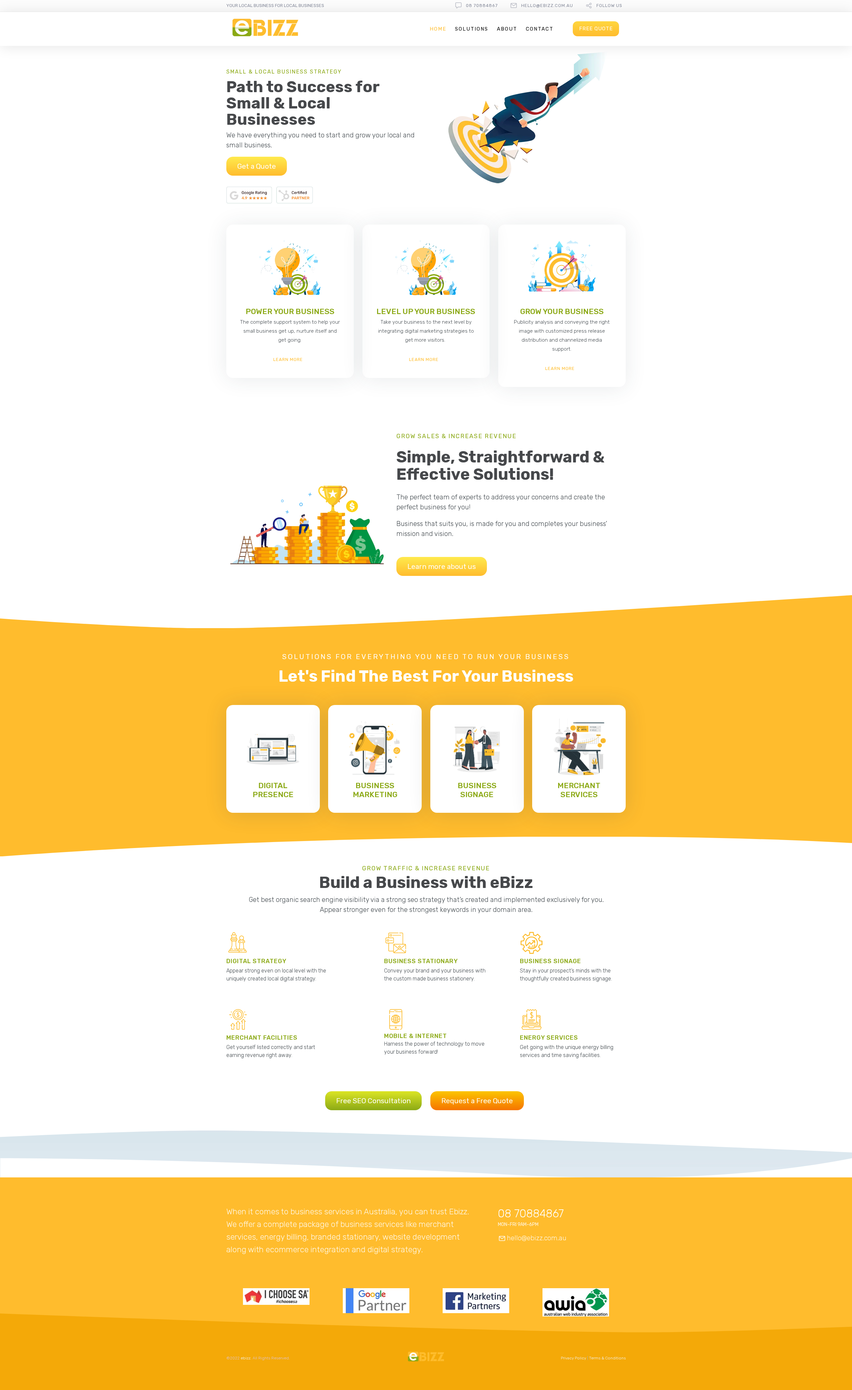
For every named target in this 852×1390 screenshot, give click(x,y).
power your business (290, 311)
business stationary (421, 961)
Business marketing (375, 790)
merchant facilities (262, 1037)
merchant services (578, 790)
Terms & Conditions (607, 1358)
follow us (609, 5)
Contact (539, 29)
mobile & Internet (415, 1036)
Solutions (471, 29)
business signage (477, 790)
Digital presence (273, 790)
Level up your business (425, 311)
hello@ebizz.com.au (547, 5)
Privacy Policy (573, 1358)
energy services (549, 1037)
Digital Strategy (256, 961)
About (507, 29)
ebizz (246, 1358)
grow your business (562, 311)
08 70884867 (482, 5)
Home (438, 29)
